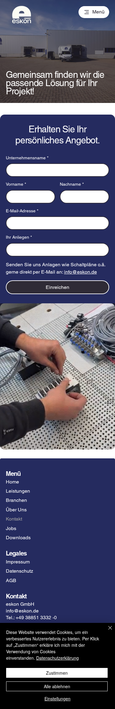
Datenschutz (19, 571)
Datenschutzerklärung (57, 658)
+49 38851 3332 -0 (36, 617)
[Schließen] (106, 631)
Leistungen (18, 491)
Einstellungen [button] (57, 699)
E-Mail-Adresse (22, 210)
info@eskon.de (22, 611)
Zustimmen (57, 673)
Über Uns (16, 510)
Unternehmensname (27, 157)
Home (12, 482)
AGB (11, 580)
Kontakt (14, 519)
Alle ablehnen (57, 686)
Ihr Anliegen (19, 237)
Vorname (16, 184)
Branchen (16, 500)
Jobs (11, 528)
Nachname (72, 184)
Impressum (18, 562)
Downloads (18, 537)
